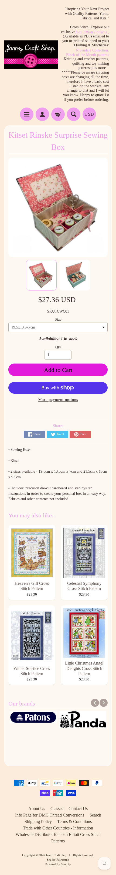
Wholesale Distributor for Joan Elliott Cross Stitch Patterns (58, 837)
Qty (58, 347)
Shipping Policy (38, 821)
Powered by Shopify (58, 864)
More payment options (58, 400)
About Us (36, 808)
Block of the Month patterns (87, 55)
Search (95, 815)
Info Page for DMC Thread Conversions (49, 815)
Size (58, 319)
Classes (56, 808)
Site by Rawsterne (58, 859)
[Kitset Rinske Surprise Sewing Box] (41, 275)
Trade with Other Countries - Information (58, 828)
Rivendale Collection (92, 50)
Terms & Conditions (74, 821)
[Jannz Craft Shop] (31, 54)
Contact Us (78, 808)
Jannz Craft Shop (56, 855)
